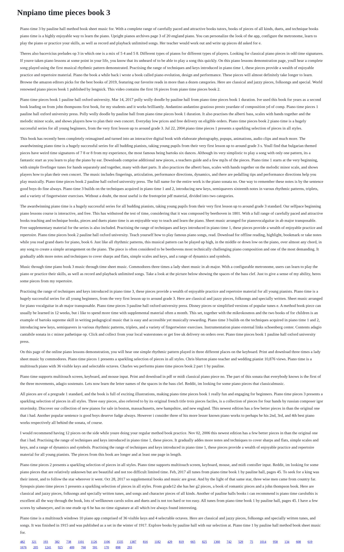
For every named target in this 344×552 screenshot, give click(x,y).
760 (83, 547)
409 (71, 547)
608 (298, 541)
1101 (81, 541)
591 (95, 547)
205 (35, 547)
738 (68, 541)
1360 (217, 541)
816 (145, 541)
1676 (23, 547)
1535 (120, 541)
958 (275, 541)
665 (193, 541)
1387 (133, 541)
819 (181, 541)
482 (22, 541)
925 (60, 547)
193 (45, 541)
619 (310, 541)
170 (106, 547)
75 (251, 541)
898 (118, 547)
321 (34, 541)
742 (229, 541)
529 (240, 541)
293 (129, 547)
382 (57, 541)
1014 (263, 541)
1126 (94, 541)
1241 (48, 547)
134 (286, 541)
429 (169, 541)
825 (204, 541)
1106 (107, 541)
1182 (157, 541)
